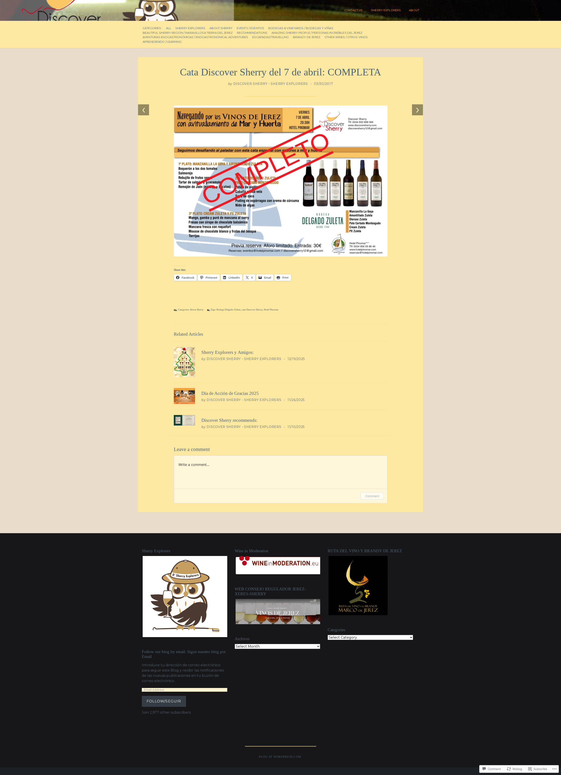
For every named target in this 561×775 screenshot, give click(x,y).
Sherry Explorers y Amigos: (227, 352)
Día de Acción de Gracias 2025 (230, 393)
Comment (372, 496)
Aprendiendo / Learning (162, 42)
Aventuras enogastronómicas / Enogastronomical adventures (195, 37)
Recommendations (252, 33)
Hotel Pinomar (271, 309)
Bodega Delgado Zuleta (228, 309)
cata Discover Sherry (252, 309)
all (168, 28)
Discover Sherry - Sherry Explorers (270, 84)
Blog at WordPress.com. (280, 756)
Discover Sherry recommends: (229, 420)
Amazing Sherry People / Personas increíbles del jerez (317, 33)
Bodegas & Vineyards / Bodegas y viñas (300, 28)
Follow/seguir (164, 701)
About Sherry (221, 28)
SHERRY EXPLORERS (386, 10)
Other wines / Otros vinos (346, 37)
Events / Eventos (250, 28)
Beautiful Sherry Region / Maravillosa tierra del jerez (188, 33)
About (414, 10)
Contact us (353, 10)
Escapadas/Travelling (270, 37)
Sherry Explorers (190, 28)
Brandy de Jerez (306, 37)
